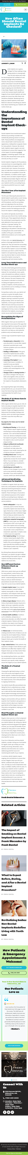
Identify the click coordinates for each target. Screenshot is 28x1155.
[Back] (4, 36)
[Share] (26, 63)
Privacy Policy (11, 1149)
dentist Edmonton (17, 240)
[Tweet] (23, 63)
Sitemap (18, 1149)
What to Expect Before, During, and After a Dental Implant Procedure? (13, 882)
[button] (25, 9)
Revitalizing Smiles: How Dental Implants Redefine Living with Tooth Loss (14, 927)
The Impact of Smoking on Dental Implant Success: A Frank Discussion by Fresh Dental (13, 837)
